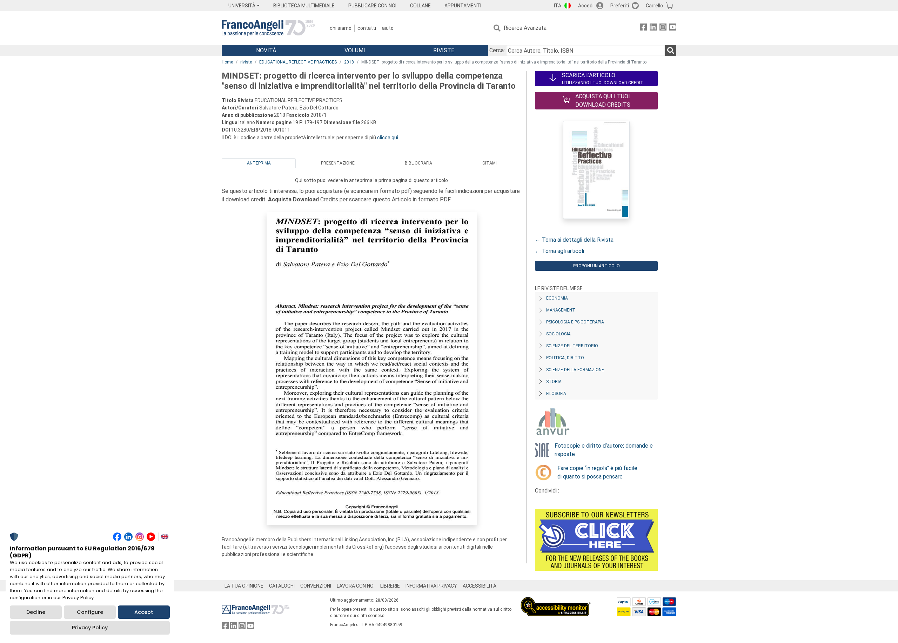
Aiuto (388, 28)
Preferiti (619, 5)
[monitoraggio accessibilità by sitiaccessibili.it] (556, 601)
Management (560, 310)
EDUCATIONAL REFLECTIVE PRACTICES (298, 62)
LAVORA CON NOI (356, 586)
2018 (349, 62)
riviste (246, 62)
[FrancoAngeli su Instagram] (662, 28)
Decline (35, 612)
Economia (557, 298)
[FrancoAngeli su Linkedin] (653, 28)
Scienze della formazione (575, 369)
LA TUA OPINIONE (243, 586)
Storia (554, 381)
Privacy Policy (90, 627)
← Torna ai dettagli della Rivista (574, 239)
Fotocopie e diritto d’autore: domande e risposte (604, 449)
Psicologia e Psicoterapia (575, 322)
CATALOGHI (282, 586)
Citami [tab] (489, 163)
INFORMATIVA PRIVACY (431, 586)
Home (227, 62)
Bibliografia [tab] (418, 163)
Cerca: (497, 50)
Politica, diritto (565, 357)
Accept (143, 612)
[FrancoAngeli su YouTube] (672, 28)
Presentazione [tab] (338, 163)
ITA (557, 5)
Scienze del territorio (572, 345)
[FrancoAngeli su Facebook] (643, 28)
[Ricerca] (670, 50)
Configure (90, 612)
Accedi (586, 5)
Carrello (654, 5)
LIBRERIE (390, 586)
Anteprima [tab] (259, 163)
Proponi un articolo (596, 265)
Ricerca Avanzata (525, 28)
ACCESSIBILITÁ (479, 586)
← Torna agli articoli (559, 251)
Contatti (366, 28)
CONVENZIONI (315, 586)
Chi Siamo (340, 28)
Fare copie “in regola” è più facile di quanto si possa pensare (597, 472)
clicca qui (387, 137)
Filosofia (556, 393)
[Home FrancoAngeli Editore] (268, 28)
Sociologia (558, 333)
